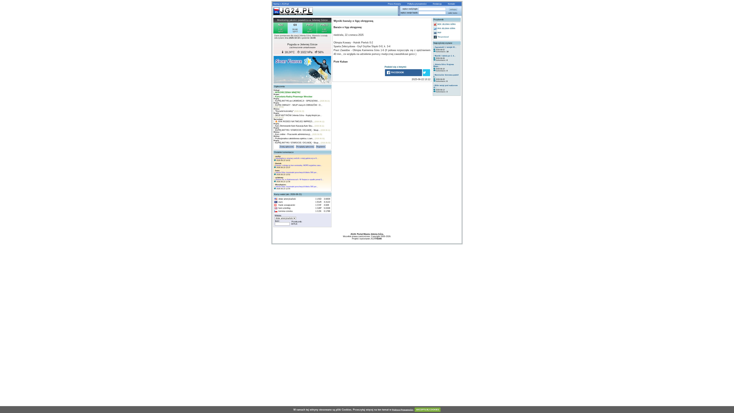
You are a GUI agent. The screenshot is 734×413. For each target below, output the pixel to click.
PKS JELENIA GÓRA (446, 28)
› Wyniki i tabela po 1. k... (445, 56)
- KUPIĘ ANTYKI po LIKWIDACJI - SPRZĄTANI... (296, 101)
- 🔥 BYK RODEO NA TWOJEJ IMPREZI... (294, 121)
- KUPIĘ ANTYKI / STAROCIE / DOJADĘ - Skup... (297, 130)
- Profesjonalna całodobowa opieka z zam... (294, 138)
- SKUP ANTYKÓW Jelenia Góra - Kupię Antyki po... (298, 115)
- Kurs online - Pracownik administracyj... (293, 134)
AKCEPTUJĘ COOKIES (427, 409)
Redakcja (437, 4)
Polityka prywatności (416, 4)
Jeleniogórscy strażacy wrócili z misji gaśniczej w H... (296, 158)
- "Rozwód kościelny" (284, 111)
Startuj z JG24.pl (281, 4)
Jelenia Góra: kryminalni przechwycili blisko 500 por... (296, 172)
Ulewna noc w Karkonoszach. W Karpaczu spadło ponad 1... (299, 179)
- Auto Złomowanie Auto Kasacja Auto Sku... (294, 126)
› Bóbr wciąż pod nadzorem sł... (446, 86)
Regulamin (321, 147)
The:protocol (443, 37)
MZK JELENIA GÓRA (446, 24)
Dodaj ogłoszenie (287, 147)
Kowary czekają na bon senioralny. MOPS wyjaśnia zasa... (298, 165)
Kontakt (451, 4)
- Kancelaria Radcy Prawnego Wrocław (293, 96)
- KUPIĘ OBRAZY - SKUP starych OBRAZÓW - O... (298, 105)
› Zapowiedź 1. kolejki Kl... (445, 47)
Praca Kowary (394, 4)
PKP (439, 33)
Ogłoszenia (279, 86)
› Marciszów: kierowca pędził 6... (446, 76)
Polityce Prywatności (402, 409)
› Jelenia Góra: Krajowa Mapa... (444, 65)
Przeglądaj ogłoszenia (305, 147)
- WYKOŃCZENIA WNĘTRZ (287, 92)
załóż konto (452, 13)
